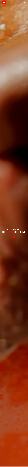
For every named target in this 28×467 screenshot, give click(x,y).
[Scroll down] (14, 237)
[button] (25, 3)
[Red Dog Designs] (4, 2)
